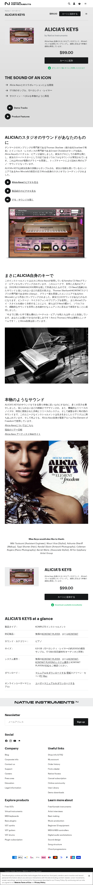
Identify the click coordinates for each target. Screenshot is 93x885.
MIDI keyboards (12, 816)
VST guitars (10, 830)
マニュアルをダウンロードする (50, 673)
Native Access (54, 774)
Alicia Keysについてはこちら (19, 425)
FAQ (47, 665)
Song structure (55, 844)
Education (9, 783)
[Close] (89, 875)
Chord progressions (57, 849)
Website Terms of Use (22, 882)
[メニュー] (85, 3)
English (7, 871)
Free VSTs (9, 807)
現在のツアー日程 (13, 430)
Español (38, 871)
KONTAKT (73, 634)
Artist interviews (55, 811)
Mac (45, 676)
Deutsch (19, 871)
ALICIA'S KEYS (15, 14)
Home (7, 11)
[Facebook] (6, 740)
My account (53, 759)
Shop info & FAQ (55, 755)
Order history (54, 764)
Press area (9, 778)
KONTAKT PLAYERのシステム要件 (52, 662)
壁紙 (68, 673)
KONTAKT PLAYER (51, 634)
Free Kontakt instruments (59, 807)
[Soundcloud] (19, 740)
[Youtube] (14, 740)
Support (8, 769)
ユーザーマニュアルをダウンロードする (55, 683)
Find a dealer (54, 769)
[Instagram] (10, 740)
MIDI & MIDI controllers (58, 830)
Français (32, 871)
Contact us (10, 764)
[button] (17, 108)
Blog (7, 755)
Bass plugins (10, 821)
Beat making (53, 816)
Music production (56, 821)
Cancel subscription (57, 778)
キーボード (16, 11)
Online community (56, 783)
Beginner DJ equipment (58, 825)
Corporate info (11, 759)
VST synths (10, 825)
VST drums (10, 835)
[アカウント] (74, 3)
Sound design (54, 840)
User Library (53, 788)
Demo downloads (56, 792)
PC (41, 676)
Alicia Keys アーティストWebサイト (23, 434)
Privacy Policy (40, 882)
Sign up (81, 722)
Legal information (13, 788)
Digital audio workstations (60, 835)
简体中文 (25, 871)
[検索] (69, 3)
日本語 (13, 871)
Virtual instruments (13, 811)
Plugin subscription (14, 840)
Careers (8, 774)
